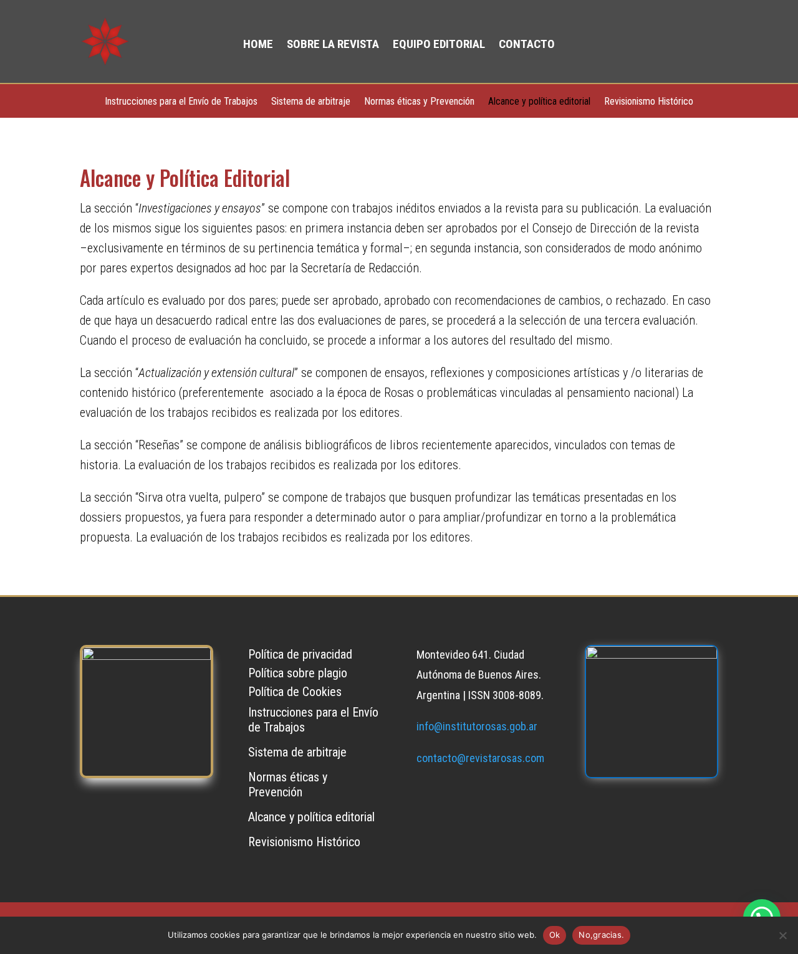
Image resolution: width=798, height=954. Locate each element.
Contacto (527, 45)
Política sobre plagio (297, 674)
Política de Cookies (295, 693)
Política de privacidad (300, 656)
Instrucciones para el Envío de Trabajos (181, 102)
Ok (554, 935)
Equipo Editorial (439, 45)
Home (258, 45)
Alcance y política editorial (539, 102)
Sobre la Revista (333, 45)
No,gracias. (601, 935)
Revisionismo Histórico (648, 102)
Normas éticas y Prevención (419, 102)
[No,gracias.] (782, 935)
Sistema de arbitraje (310, 102)
